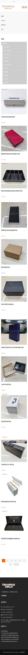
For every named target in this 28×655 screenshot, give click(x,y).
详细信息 (3, 122)
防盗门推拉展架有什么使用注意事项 (10, 639)
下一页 (16, 564)
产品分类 (4, 43)
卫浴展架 (6, 79)
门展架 (6, 86)
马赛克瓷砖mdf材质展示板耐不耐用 (10, 635)
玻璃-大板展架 (7, 50)
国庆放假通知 (4, 631)
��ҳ (2, 16)
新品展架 (6, 82)
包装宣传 (6, 75)
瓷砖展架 (6, 57)
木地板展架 (6, 61)
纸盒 (2, 29)
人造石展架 (6, 54)
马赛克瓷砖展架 (7, 64)
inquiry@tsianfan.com (8, 607)
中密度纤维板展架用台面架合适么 (9, 641)
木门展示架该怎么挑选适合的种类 (9, 633)
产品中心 (3, 20)
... (24, 560)
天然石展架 (6, 47)
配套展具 (3, 25)
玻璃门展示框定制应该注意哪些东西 (10, 637)
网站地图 (22, 652)
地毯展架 (6, 72)
